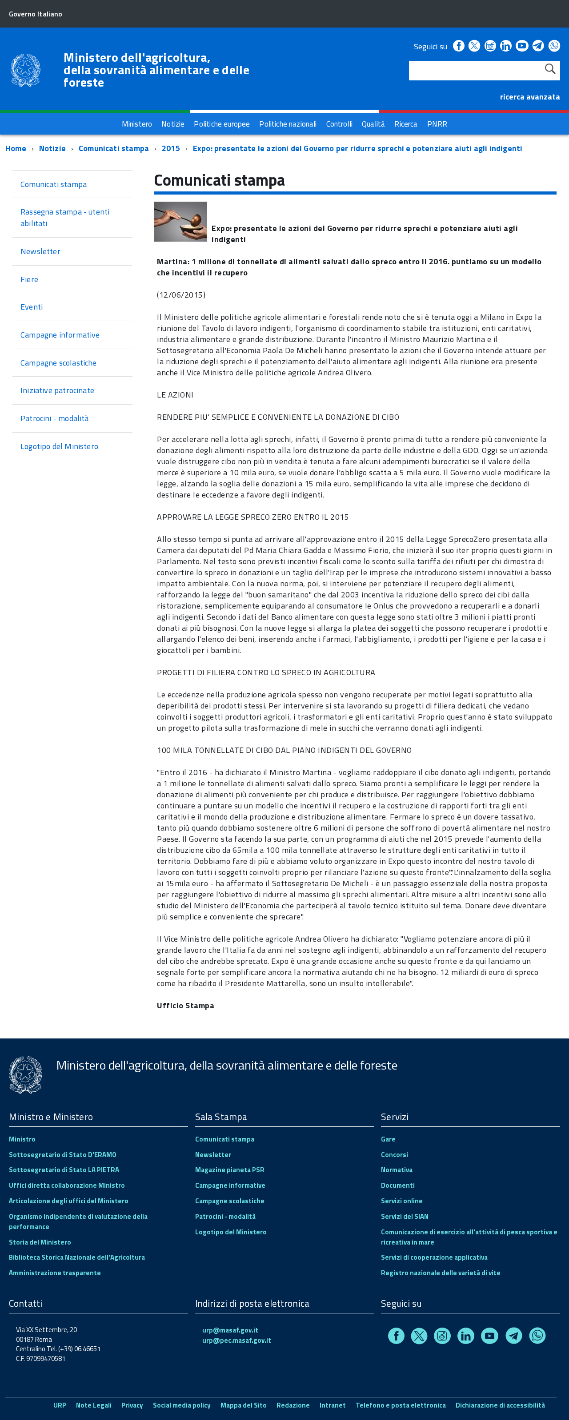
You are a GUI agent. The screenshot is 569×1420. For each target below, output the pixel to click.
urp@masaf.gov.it (230, 1330)
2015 (171, 148)
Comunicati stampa (114, 148)
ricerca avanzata (530, 97)
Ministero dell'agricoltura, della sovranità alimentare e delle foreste (156, 69)
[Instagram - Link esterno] (490, 46)
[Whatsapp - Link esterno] (554, 46)
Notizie (52, 148)
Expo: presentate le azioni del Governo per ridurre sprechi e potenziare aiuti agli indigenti (358, 148)
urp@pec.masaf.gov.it (236, 1340)
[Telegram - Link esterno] (539, 46)
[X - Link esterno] (474, 46)
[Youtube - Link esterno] (522, 46)
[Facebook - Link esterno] (459, 46)
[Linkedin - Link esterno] (506, 46)
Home (15, 148)
